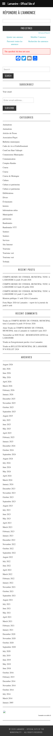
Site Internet (8, 244)
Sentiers (6, 231)
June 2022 (7, 565)
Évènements (7, 201)
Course (5, 167)
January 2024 (8, 484)
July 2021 (6, 604)
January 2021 (8, 629)
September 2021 (9, 595)
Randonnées (7, 223)
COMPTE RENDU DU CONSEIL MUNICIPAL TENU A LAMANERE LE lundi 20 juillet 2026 (26, 285)
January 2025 (8, 441)
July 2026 (6, 368)
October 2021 (8, 591)
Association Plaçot (10, 137)
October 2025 (8, 407)
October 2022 (8, 548)
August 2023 (8, 505)
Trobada (6, 261)
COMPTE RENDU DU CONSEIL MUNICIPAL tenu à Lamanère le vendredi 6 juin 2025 (25, 329)
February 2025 (8, 437)
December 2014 (9, 681)
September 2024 (9, 454)
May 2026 (7, 377)
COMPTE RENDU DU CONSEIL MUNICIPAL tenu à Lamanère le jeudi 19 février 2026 (26, 322)
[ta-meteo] (4, 711)
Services (6, 240)
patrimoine (7, 218)
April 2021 (7, 617)
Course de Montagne (11, 176)
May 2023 (7, 518)
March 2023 (7, 527)
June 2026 (7, 373)
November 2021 (9, 587)
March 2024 (7, 480)
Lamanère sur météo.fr (44, 715)
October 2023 (8, 497)
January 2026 (8, 394)
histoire (6, 206)
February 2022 (8, 578)
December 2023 (9, 488)
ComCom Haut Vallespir (12, 150)
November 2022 (9, 544)
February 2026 (8, 390)
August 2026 (8, 364)
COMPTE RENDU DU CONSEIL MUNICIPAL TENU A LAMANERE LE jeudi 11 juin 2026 (26, 292)
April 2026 (7, 381)
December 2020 (9, 634)
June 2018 (7, 668)
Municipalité (8, 214)
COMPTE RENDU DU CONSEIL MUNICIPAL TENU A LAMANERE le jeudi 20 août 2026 (26, 278)
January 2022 (8, 582)
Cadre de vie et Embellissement (15, 146)
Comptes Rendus (9, 163)
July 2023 (6, 510)
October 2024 (8, 450)
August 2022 (8, 557)
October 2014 (8, 689)
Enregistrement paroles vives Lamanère (27, 342)
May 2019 (7, 664)
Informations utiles (10, 210)
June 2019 (7, 659)
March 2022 (7, 574)
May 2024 (7, 471)
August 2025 (8, 415)
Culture (6, 180)
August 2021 (8, 599)
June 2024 (7, 467)
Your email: (7, 91)
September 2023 (9, 501)
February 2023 (8, 531)
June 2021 (7, 608)
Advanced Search (44, 33)
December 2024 (9, 445)
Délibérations (8, 193)
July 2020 (6, 651)
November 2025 (9, 403)
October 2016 (8, 672)
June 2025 (7, 424)
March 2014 (7, 698)
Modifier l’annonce (38, 37)
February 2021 (8, 625)
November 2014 (9, 685)
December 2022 (9, 540)
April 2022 (7, 570)
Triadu (5, 342)
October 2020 (8, 642)
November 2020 (9, 638)
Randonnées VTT (10, 227)
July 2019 (6, 655)
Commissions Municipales (13, 154)
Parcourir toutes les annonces (14, 43)
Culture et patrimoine (11, 184)
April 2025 (7, 433)
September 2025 (9, 411)
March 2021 (7, 621)
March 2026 (7, 385)
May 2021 (7, 612)
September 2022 (9, 552)
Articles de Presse (10, 133)
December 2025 (9, 398)
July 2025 (6, 420)
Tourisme (6, 248)
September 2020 (9, 647)
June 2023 (7, 514)
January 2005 (8, 702)
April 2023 (7, 522)
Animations (7, 124)
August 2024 (8, 458)
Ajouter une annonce (14, 37)
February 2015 (8, 677)
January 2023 (8, 535)
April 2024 (7, 475)
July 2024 (6, 463)
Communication (9, 159)
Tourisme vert (8, 253)
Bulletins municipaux (11, 141)
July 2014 (6, 694)
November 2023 (9, 492)
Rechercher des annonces (38, 41)
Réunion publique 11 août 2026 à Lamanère (20, 298)
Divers (5, 197)
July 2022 (6, 561)
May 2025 (7, 428)
